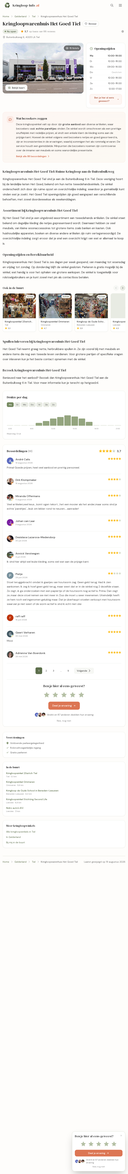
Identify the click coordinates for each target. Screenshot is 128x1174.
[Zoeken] (112, 5)
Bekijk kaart (18, 87)
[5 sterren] (81, 695)
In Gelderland (13, 837)
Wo (24, 404)
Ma (10, 404)
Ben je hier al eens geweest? (104, 99)
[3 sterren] (64, 695)
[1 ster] (47, 695)
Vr (39, 404)
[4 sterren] (73, 695)
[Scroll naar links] (116, 288)
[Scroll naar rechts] (122, 288)
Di (17, 404)
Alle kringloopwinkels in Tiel (20, 831)
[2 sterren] (55, 695)
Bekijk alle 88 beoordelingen (31, 156)
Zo (53, 404)
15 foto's (74, 48)
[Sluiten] (121, 1135)
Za (46, 404)
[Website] (122, 31)
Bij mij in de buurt (15, 842)
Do (32, 404)
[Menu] (120, 5)
